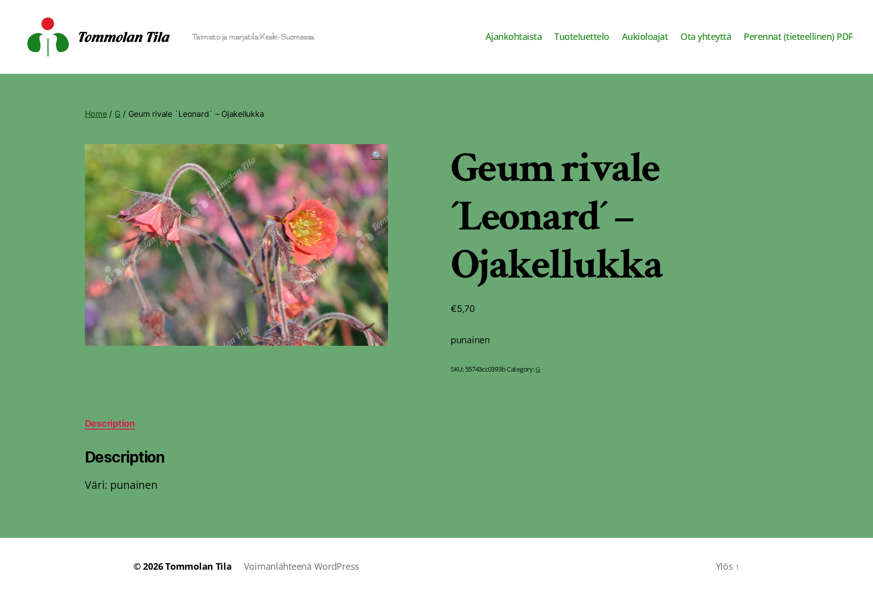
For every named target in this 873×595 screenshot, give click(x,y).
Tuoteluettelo (581, 36)
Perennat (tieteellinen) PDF (798, 36)
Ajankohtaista (514, 36)
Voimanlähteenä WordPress (302, 566)
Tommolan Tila (198, 566)
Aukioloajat (645, 36)
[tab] (110, 423)
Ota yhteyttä (706, 36)
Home (96, 114)
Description (110, 423)
